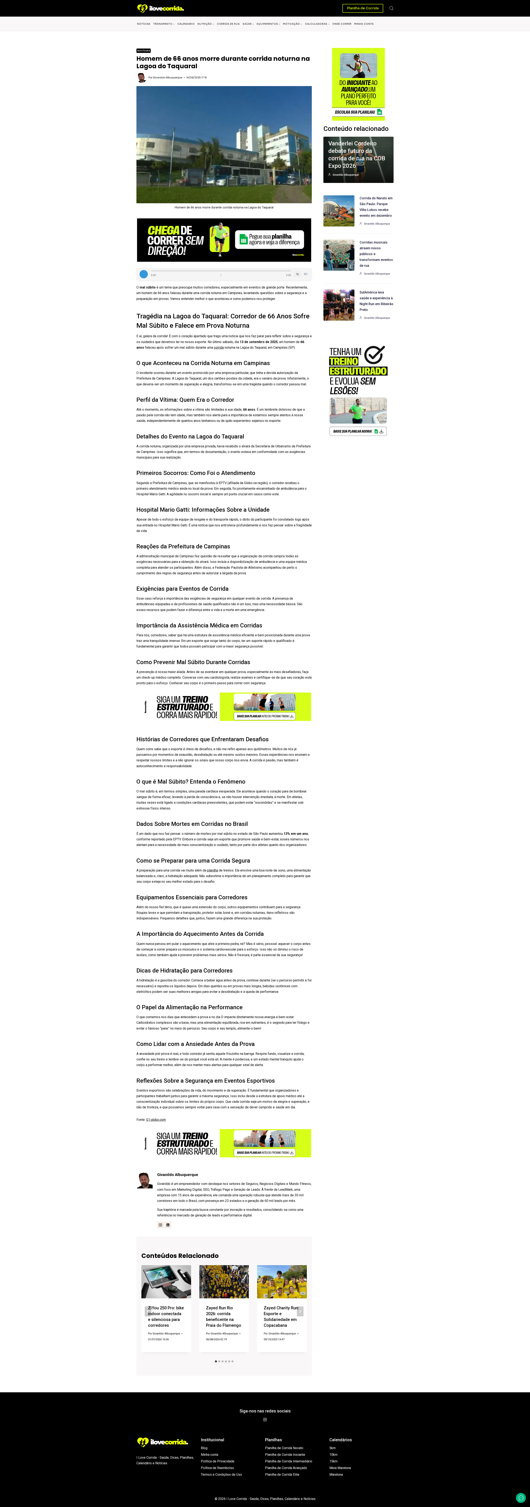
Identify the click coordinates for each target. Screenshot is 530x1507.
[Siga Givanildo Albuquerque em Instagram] (160, 1225)
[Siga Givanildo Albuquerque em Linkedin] (168, 1225)
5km (332, 1448)
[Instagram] (265, 1419)
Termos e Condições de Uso (221, 1475)
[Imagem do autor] (141, 77)
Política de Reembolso (217, 1468)
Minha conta (209, 1455)
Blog (204, 1448)
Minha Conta (364, 23)
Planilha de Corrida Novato (284, 1448)
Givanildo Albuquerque (167, 77)
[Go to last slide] (148, 1311)
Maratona (336, 1475)
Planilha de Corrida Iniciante (285, 1455)
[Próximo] (300, 1311)
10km (333, 1455)
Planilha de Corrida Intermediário (288, 1461)
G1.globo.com (156, 1120)
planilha (212, 870)
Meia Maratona (340, 1468)
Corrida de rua (228, 23)
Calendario (186, 23)
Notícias (144, 23)
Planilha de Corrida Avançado (286, 1468)
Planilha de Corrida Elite (282, 1475)
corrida (219, 347)
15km (333, 1461)
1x (297, 274)
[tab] (216, 1361)
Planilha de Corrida (363, 8)
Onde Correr (342, 23)
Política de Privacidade (217, 1461)
